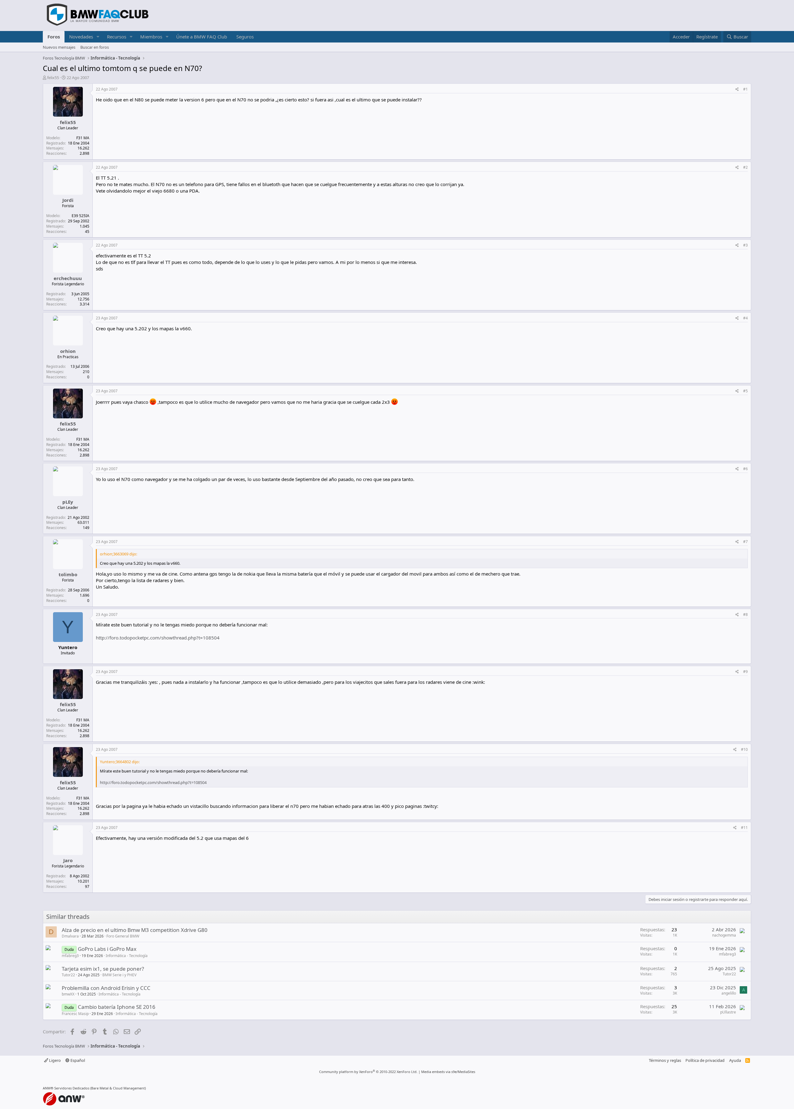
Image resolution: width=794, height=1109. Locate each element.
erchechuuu (68, 278)
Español (77, 1060)
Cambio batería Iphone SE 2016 (116, 1006)
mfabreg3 (70, 955)
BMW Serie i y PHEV (119, 975)
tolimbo (68, 574)
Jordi (68, 200)
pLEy (67, 502)
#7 (745, 541)
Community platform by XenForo (368, 1071)
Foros (53, 36)
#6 (745, 468)
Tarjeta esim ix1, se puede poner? (103, 968)
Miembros (151, 36)
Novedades (81, 36)
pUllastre (728, 1012)
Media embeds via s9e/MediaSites (448, 1071)
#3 (745, 245)
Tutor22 (68, 975)
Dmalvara (70, 936)
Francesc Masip (75, 1013)
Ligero (54, 1060)
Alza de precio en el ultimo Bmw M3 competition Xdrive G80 (134, 929)
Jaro (68, 860)
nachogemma (724, 935)
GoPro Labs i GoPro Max (107, 948)
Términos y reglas (665, 1060)
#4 (745, 318)
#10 (744, 749)
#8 (745, 614)
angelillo (728, 993)
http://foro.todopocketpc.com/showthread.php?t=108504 (158, 638)
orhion (68, 351)
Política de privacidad (705, 1060)
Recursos (116, 36)
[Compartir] (737, 89)
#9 (745, 671)
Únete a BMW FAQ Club (201, 36)
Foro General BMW (122, 936)
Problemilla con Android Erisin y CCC (106, 987)
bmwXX (68, 994)
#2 (745, 167)
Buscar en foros (94, 47)
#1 (745, 89)
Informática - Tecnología (127, 955)
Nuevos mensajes (59, 47)
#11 (744, 827)
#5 (745, 391)
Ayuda (735, 1060)
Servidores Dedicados (71, 1088)
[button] (98, 36)
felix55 (53, 77)
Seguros (245, 36)
